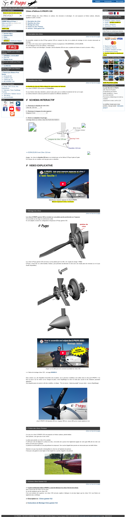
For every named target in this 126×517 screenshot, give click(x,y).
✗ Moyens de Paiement (109, 46)
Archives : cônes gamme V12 (36, 28)
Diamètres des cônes (34, 23)
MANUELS (54, 372)
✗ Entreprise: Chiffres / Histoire (111, 20)
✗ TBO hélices (6, 95)
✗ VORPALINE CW (7, 79)
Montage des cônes (33, 25)
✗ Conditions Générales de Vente (112, 49)
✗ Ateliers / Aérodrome (109, 24)
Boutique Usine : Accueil (9, 8)
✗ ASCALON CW (7, 76)
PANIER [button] (97, 1)
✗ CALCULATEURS (7, 97)
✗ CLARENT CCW (7, 78)
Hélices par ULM (6, 23)
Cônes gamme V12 (45, 498)
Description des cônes (34, 21)
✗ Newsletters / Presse (109, 26)
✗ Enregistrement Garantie (110, 51)
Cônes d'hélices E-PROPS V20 (27, 8)
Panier (105, 28)
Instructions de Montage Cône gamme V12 (43, 503)
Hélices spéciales (6, 25)
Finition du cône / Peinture (35, 26)
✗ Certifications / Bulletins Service (11, 93)
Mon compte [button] (119, 1)
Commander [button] (108, 1)
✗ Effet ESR (5, 57)
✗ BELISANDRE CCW (8, 81)
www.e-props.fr (96, 516)
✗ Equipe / (112, 22)
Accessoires (5, 26)
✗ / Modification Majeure (12, 41)
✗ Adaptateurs (6, 39)
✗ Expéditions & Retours (110, 48)
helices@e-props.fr (85, 516)
